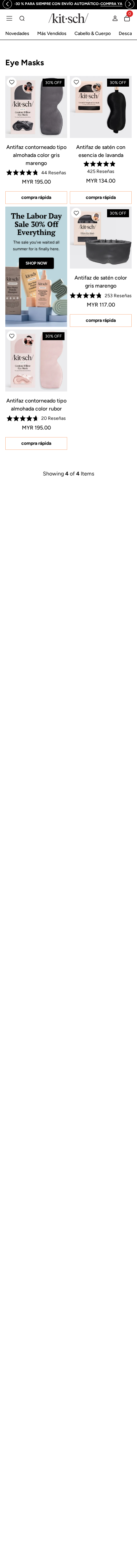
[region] (68, 4)
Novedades (17, 33)
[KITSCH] (68, 18)
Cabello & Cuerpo (92, 33)
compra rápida (36, 197)
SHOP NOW (36, 263)
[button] (12, 82)
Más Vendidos (52, 33)
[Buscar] (22, 18)
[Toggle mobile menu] (9, 18)
